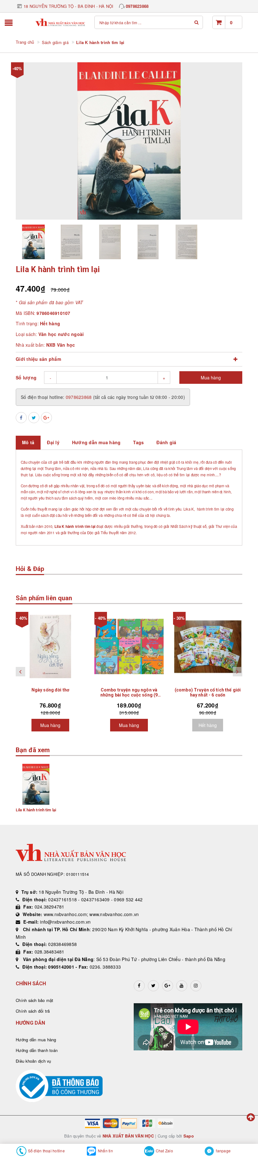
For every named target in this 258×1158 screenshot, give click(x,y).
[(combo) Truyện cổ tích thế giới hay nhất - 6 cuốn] (207, 646)
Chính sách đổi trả (33, 1011)
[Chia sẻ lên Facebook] (21, 417)
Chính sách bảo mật (34, 1000)
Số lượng (26, 377)
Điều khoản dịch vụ (33, 1061)
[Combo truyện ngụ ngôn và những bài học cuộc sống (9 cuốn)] (129, 646)
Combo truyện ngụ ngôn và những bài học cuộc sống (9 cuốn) (129, 694)
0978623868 (137, 6)
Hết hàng (208, 725)
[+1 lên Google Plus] (46, 417)
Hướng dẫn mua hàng (36, 1040)
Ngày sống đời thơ (50, 689)
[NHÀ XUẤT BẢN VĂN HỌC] (60, 22)
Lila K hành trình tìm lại (36, 810)
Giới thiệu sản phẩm (38, 359)
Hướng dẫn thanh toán (37, 1050)
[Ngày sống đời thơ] (50, 646)
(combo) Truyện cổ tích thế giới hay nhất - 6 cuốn (208, 692)
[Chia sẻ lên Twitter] (33, 417)
